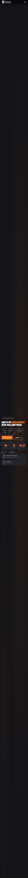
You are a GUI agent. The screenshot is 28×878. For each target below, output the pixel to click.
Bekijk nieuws (7, 437)
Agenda (17, 437)
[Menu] (25, 2)
